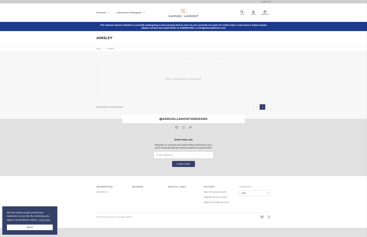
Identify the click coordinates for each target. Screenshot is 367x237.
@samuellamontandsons (183, 119)
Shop (98, 49)
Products (101, 12)
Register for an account (215, 197)
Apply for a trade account (216, 202)
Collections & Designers (129, 12)
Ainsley (111, 49)
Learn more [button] (44, 220)
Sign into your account (215, 192)
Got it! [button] (30, 227)
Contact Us (266, 2)
